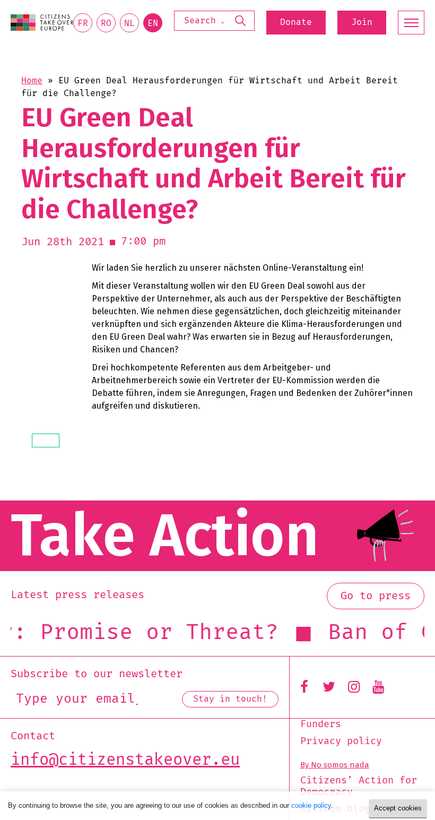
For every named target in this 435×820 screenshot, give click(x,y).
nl (129, 23)
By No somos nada (334, 765)
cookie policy (311, 805)
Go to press (376, 596)
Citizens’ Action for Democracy (358, 786)
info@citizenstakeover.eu (125, 760)
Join (361, 22)
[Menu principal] (411, 22)
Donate (296, 22)
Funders (320, 724)
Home (31, 80)
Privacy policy (341, 741)
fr (82, 23)
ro (106, 23)
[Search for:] (214, 20)
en (152, 23)
